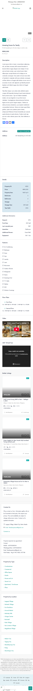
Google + (27, 677)
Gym (5, 256)
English (8, 690)
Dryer (5, 253)
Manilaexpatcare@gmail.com (16, 4)
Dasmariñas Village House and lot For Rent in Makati (16, 482)
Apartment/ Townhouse (11, 584)
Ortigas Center (9, 616)
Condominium (8, 566)
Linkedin (7, 680)
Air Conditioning (8, 247)
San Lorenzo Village (10, 625)
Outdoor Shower (8, 269)
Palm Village (8, 622)
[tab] (4, 40)
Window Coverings (9, 290)
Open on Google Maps (24, 131)
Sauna (5, 275)
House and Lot (9, 578)
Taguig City (8, 642)
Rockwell (7, 619)
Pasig (6, 648)
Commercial (8, 569)
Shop (6, 587)
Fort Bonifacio (9, 607)
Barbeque (6, 250)
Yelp (28, 680)
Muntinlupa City (9, 651)
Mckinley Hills (8, 613)
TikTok (20, 677)
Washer (6, 284)
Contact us (7, 531)
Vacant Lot (8, 581)
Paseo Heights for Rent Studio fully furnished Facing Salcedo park (16, 441)
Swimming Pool (8, 278)
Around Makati (9, 610)
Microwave (7, 265)
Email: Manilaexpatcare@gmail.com (14, 527)
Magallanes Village (10, 628)
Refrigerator (7, 272)
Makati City (8, 639)
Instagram (14, 680)
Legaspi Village (9, 601)
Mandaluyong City (10, 645)
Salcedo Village (9, 604)
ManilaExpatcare (9, 412)
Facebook (7, 677)
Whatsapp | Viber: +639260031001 (16, 2)
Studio (6, 575)
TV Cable (6, 281)
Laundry (6, 259)
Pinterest (22, 680)
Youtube (17, 683)
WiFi (5, 287)
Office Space (8, 572)
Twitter (14, 677)
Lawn (5, 262)
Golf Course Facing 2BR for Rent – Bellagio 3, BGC (16, 400)
